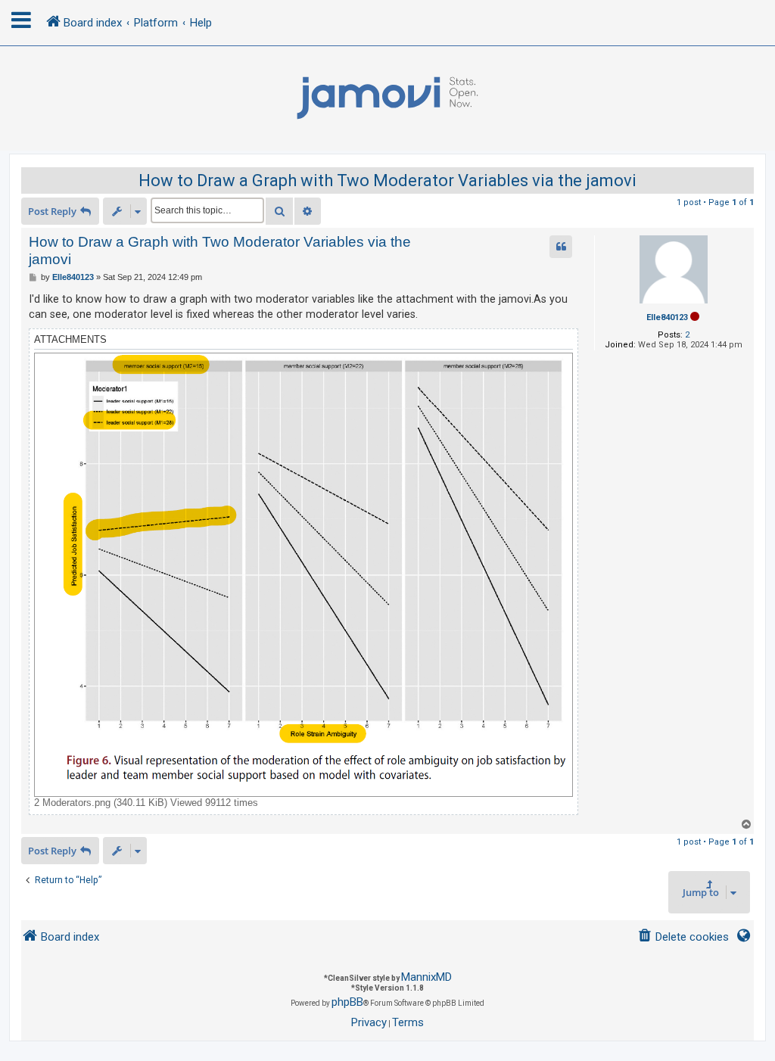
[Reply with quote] (560, 246)
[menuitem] (683, 937)
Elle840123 (667, 317)
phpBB (347, 1002)
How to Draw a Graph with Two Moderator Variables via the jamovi (387, 180)
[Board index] (387, 98)
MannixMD (426, 977)
